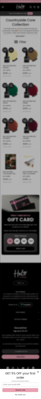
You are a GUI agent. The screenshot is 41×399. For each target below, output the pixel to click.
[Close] (38, 372)
